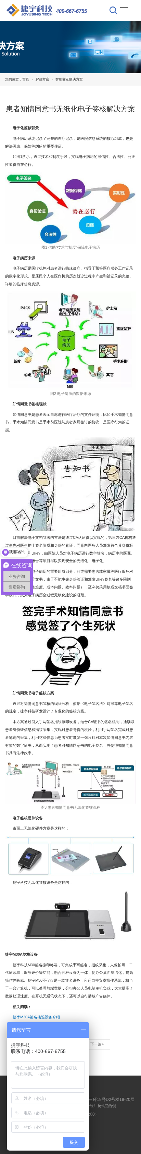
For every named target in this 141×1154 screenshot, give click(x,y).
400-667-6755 (71, 10)
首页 (25, 79)
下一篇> (97, 1044)
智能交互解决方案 (69, 79)
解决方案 (42, 79)
